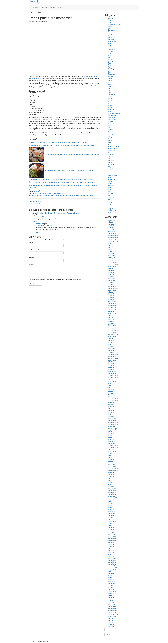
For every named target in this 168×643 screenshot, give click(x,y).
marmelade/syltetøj (114, 113)
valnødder (90, 196)
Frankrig (110, 61)
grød (109, 73)
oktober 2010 (112, 589)
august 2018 (112, 407)
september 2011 (113, 568)
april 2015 (111, 484)
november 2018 (113, 401)
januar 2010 (112, 607)
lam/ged (110, 100)
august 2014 (112, 500)
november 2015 (113, 471)
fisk (109, 57)
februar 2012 (112, 558)
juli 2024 (110, 269)
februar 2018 (112, 418)
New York (111, 123)
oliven (74, 196)
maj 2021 (111, 342)
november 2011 (113, 564)
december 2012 (113, 539)
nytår (109, 127)
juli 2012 (110, 548)
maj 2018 (111, 412)
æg (33, 196)
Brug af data (35, 7)
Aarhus (110, 18)
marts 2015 (111, 486)
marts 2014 (111, 509)
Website (31, 257)
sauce (110, 162)
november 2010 (113, 587)
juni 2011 (111, 574)
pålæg (59, 194)
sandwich (111, 160)
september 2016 (113, 451)
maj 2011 (111, 576)
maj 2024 (111, 272)
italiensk (110, 86)
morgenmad (112, 119)
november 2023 (113, 284)
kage (109, 90)
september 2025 (113, 241)
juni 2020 (111, 364)
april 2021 (111, 344)
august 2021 (112, 337)
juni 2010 (111, 597)
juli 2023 (110, 292)
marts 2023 (111, 300)
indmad (44, 194)
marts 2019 (111, 393)
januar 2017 (112, 443)
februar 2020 (112, 372)
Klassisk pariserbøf (34, 203)
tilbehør (110, 193)
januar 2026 (112, 234)
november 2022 (113, 307)
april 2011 (111, 577)
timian (84, 196)
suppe (110, 181)
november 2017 (113, 424)
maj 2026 (111, 226)
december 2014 (113, 492)
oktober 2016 (112, 449)
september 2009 (113, 614)
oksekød (54, 194)
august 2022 (112, 313)
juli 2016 (110, 455)
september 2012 (113, 544)
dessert (110, 47)
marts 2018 (111, 416)
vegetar (110, 203)
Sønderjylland (112, 176)
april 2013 (111, 531)
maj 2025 (111, 249)
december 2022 (113, 305)
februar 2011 (112, 581)
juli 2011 (110, 572)
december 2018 (113, 399)
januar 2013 (112, 537)
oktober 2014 (112, 496)
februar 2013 (112, 535)
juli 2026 (110, 222)
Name (31, 243)
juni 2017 (111, 434)
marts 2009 (111, 626)
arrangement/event (114, 24)
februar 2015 (112, 488)
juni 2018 (111, 410)
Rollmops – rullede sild (35, 201)
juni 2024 (111, 271)
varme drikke (112, 201)
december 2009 (113, 609)
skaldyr (110, 166)
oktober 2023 (112, 286)
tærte (110, 189)
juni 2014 (111, 504)
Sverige (110, 183)
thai (109, 191)
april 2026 (111, 228)
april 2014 (111, 508)
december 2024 (113, 259)
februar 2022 (112, 325)
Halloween (111, 75)
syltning (110, 187)
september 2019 (113, 381)
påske (110, 141)
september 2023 (113, 288)
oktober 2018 (112, 403)
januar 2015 (112, 490)
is (108, 82)
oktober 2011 (112, 566)
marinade (111, 110)
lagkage (110, 98)
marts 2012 (111, 556)
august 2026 (112, 220)
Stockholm (111, 179)
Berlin (110, 36)
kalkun (110, 92)
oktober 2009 (112, 612)
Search (108, 634)
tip (109, 195)
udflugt (110, 199)
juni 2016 (111, 457)
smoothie (111, 172)
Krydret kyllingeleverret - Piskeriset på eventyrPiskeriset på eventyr (59, 213)
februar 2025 (112, 255)
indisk (110, 78)
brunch (110, 45)
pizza (110, 143)
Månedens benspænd (49, 7)
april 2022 (111, 321)
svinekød (64, 194)
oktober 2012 (112, 543)
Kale (33, 641)
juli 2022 (110, 315)
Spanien (110, 178)
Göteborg (111, 69)
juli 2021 (110, 339)
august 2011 (112, 570)
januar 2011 (112, 583)
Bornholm (111, 40)
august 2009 (112, 616)
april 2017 (111, 438)
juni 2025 (111, 247)
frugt (109, 65)
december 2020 (113, 352)
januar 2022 (112, 327)
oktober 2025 (112, 239)
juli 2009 (110, 618)
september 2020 (113, 358)
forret (110, 59)
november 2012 (113, 541)
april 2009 (111, 624)
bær (109, 28)
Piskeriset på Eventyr (35, 1)
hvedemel (47, 196)
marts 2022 (111, 323)
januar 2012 (112, 560)
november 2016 (113, 447)
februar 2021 (112, 348)
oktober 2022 (112, 309)
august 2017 (112, 430)
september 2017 (113, 428)
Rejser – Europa (113, 148)
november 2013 (113, 517)
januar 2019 (112, 397)
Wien (109, 213)
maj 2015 (111, 482)
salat (109, 158)
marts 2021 (111, 346)
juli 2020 (110, 362)
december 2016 (113, 445)
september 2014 (113, 498)
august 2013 (112, 523)
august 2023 (112, 290)
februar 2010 (112, 605)
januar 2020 (112, 373)
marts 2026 (111, 230)
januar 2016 (112, 467)
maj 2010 (111, 599)
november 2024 (113, 261)
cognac (37, 196)
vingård (110, 209)
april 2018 (111, 414)
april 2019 (111, 391)
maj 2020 (111, 366)
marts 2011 (111, 579)
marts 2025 (111, 253)
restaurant (111, 150)
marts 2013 (111, 533)
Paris (109, 139)
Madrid (110, 106)
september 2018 (113, 405)
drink (109, 53)
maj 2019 (111, 389)
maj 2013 (111, 529)
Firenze (110, 55)
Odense (110, 129)
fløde (41, 196)
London (110, 104)
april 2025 (111, 251)
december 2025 (113, 236)
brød (109, 43)
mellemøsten (112, 115)
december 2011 (113, 562)
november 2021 (113, 331)
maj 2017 (111, 436)
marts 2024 (111, 276)
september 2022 (113, 311)
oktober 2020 (112, 356)
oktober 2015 (112, 473)
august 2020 (112, 360)
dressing (111, 51)
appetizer (111, 22)
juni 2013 (111, 527)
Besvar (34, 222)
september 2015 (113, 475)
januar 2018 (112, 420)
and (109, 20)
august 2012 (112, 546)
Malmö (110, 108)
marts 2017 (111, 440)
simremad (111, 164)
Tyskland (111, 197)
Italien (110, 84)
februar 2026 (112, 232)
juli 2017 (110, 432)
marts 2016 (111, 463)
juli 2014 (110, 502)
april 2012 (111, 554)
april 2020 (111, 368)
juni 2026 (111, 224)
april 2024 (111, 274)
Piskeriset (36, 192)
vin (109, 207)
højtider (110, 77)
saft (109, 156)
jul (109, 88)
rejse (109, 145)
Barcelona (111, 30)
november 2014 (113, 494)
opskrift (110, 135)
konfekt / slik (112, 94)
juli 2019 (110, 385)
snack (110, 174)
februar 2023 (112, 302)
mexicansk (111, 117)
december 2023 (113, 282)
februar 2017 (112, 441)
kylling (49, 194)
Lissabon (111, 102)
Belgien (110, 32)
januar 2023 (112, 304)
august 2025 (112, 243)
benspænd (111, 34)
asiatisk (110, 26)
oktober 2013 (112, 519)
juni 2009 (111, 620)
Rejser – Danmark (113, 146)
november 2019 (113, 377)
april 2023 (111, 298)
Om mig (60, 7)
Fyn (109, 67)
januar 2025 (112, 257)
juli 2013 (110, 525)
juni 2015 (111, 480)
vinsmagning (112, 211)
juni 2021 (111, 340)
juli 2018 (110, 408)
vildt (109, 205)
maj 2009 (111, 622)
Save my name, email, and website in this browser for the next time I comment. (56, 279)
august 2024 (112, 267)
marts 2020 (111, 370)
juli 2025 (110, 245)
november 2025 (113, 237)
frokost (39, 194)
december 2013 (113, 515)
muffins (110, 121)
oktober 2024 (112, 263)
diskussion (111, 49)
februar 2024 (112, 278)
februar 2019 (112, 395)
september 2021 (113, 335)
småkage (111, 168)
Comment (32, 264)
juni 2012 (111, 550)
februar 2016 (112, 465)
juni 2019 (111, 387)
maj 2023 (111, 296)
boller (110, 38)
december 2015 (113, 469)
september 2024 (113, 265)
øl (108, 133)
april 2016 (111, 461)
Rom (109, 152)
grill (109, 71)
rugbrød (110, 154)
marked (110, 111)
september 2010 (113, 591)
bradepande (112, 42)
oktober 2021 (112, 333)
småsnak (111, 170)
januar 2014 (112, 513)
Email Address (34, 250)
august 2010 (112, 593)
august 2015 (112, 476)
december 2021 (113, 329)
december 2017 (113, 422)
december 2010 (113, 585)
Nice (109, 125)
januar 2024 (112, 280)
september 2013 (113, 521)
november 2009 (113, 611)
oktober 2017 (112, 426)
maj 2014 (111, 506)
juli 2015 (110, 478)
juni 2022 (111, 317)
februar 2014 (112, 511)
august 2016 (112, 453)
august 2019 (112, 383)
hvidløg (53, 196)
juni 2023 (111, 294)
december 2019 (113, 375)
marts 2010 (111, 603)
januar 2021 (112, 350)
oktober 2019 (112, 379)
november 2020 (113, 354)
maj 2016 (111, 459)
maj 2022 (111, 319)
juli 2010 (110, 595)
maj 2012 (111, 552)
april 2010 (111, 601)
